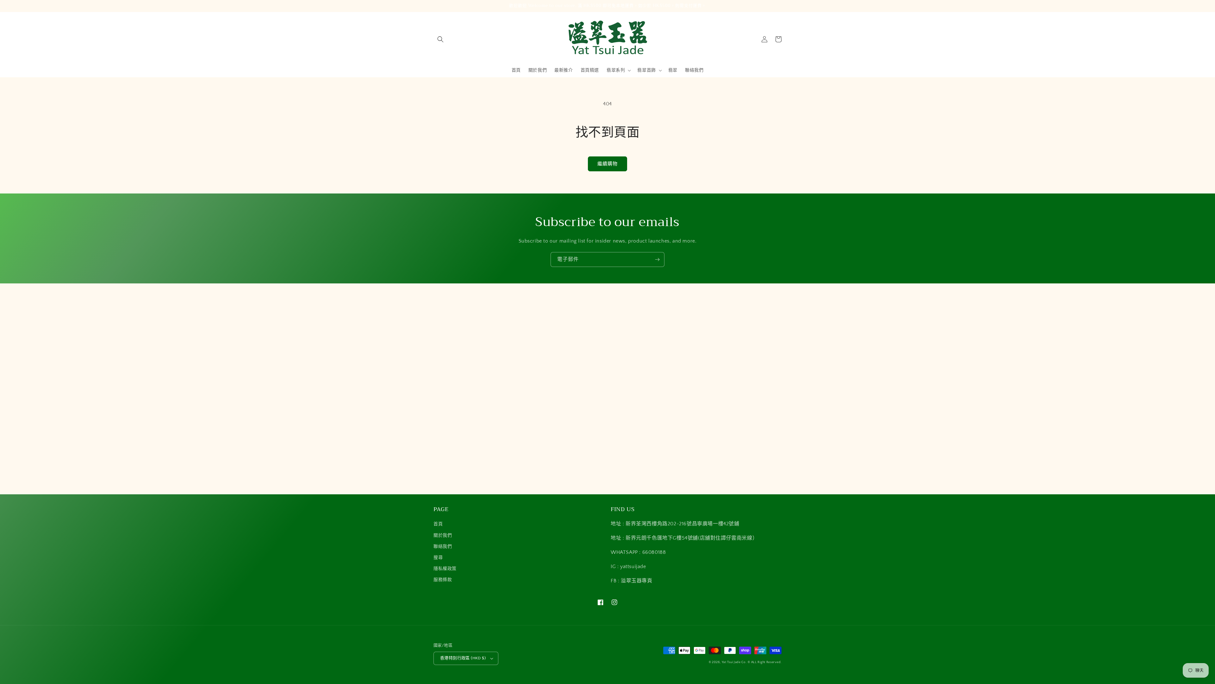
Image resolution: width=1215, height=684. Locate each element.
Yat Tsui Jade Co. (734, 662)
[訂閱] (657, 259)
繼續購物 (607, 164)
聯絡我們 (442, 546)
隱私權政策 (445, 568)
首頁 (438, 524)
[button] (440, 39)
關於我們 (442, 535)
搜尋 (438, 557)
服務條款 (442, 579)
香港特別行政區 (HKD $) (463, 658)
